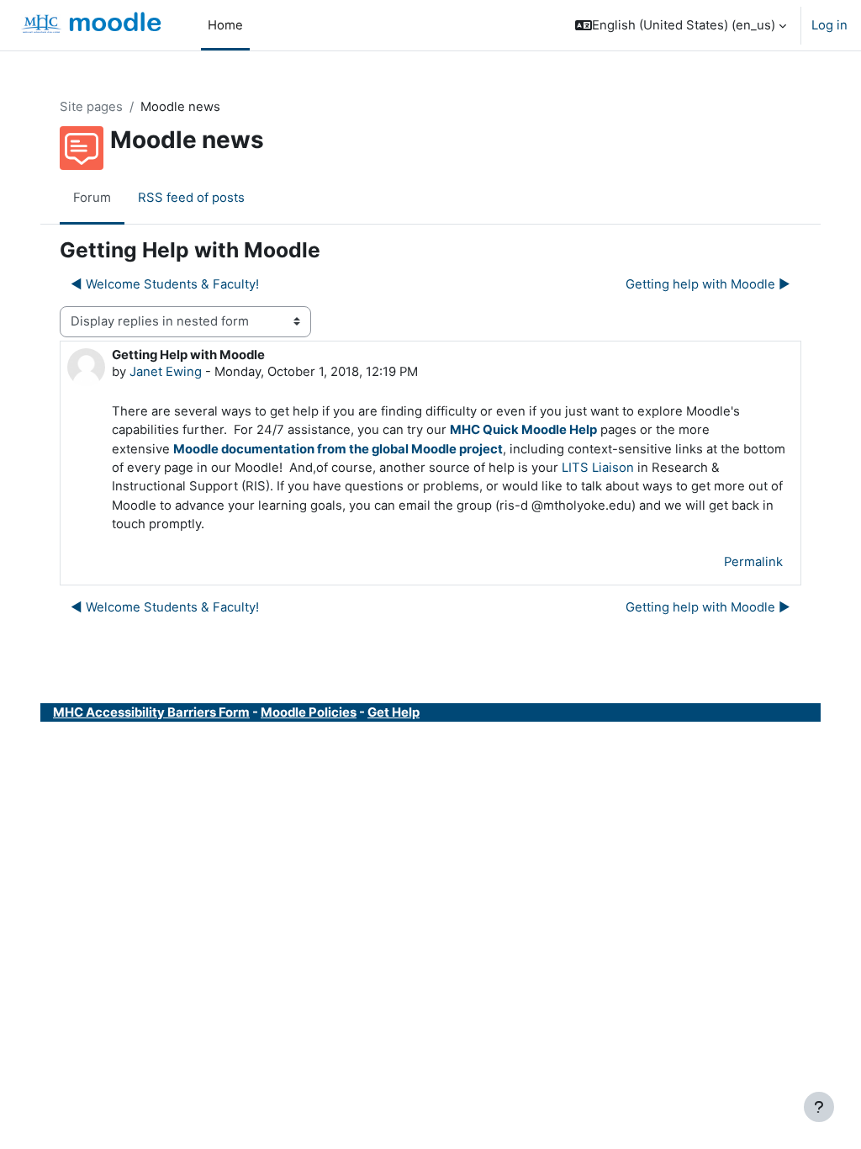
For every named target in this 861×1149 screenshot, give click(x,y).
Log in (829, 25)
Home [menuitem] (225, 25)
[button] (680, 25)
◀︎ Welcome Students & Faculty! (165, 284)
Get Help (393, 712)
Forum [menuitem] (92, 197)
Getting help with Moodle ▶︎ (708, 284)
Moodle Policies (309, 712)
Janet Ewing (165, 371)
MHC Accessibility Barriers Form (151, 712)
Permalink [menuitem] (753, 561)
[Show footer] (819, 1107)
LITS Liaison (598, 467)
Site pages (91, 106)
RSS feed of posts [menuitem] (191, 197)
